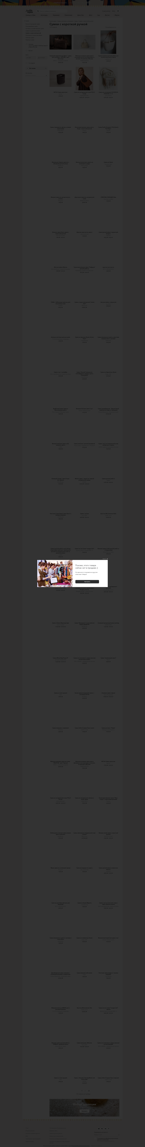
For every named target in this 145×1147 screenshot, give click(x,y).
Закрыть (104, 558)
